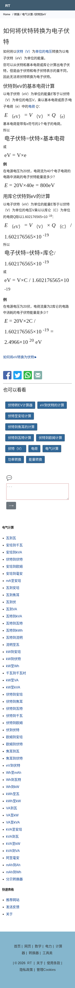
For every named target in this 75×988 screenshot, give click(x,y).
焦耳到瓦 (12, 751)
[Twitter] (18, 378)
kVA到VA (13, 851)
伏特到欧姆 (14, 723)
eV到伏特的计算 (52, 405)
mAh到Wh (13, 872)
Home (6, 14)
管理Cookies (46, 969)
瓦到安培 (12, 588)
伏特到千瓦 (14, 716)
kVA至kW (13, 843)
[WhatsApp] (28, 378)
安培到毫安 (14, 573)
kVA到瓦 (12, 836)
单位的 (40, 51)
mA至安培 (13, 581)
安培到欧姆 (14, 566)
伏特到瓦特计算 (19, 438)
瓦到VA (11, 609)
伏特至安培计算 (19, 416)
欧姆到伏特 (14, 744)
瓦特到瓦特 (14, 623)
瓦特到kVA (14, 616)
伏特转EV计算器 (20, 405)
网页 (27, 946)
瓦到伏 (11, 602)
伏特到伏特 (14, 559)
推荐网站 (12, 900)
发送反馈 (12, 907)
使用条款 (53, 963)
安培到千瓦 (14, 545)
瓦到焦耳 (12, 595)
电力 (48, 946)
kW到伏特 (13, 659)
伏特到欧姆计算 (50, 438)
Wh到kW (12, 787)
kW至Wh (12, 666)
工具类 (47, 953)
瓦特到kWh (14, 630)
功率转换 (14, 459)
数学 (38, 946)
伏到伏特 (12, 730)
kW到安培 (13, 652)
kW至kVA (13, 687)
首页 (17, 946)
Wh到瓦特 (13, 779)
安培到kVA (14, 552)
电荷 (31, 106)
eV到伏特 (13, 765)
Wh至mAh (13, 772)
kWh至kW (13, 801)
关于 (9, 914)
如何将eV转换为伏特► (20, 357)
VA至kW (12, 815)
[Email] (38, 378)
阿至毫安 (12, 858)
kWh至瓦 (12, 794)
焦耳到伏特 (14, 758)
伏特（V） (24, 51)
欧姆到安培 (14, 737)
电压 (48, 51)
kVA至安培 (14, 829)
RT (7, 6)
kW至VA (12, 680)
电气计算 (27, 14)
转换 (17, 14)
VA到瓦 (11, 808)
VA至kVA (13, 822)
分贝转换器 (14, 879)
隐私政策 (26, 969)
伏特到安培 (14, 694)
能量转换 (35, 459)
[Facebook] (7, 378)
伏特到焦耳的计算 (21, 427)
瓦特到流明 (14, 637)
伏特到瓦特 (14, 708)
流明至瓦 (12, 644)
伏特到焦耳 (14, 701)
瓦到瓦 (11, 538)
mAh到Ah (13, 865)
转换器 (34, 953)
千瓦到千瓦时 (16, 673)
